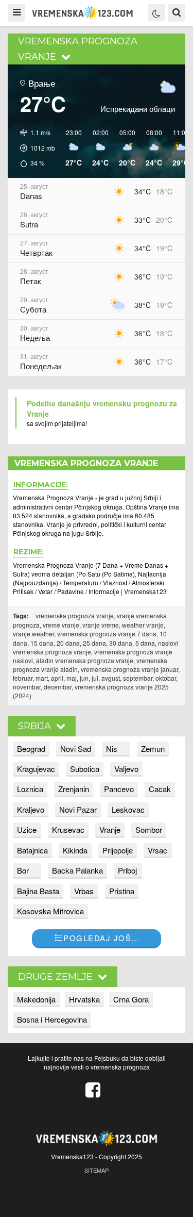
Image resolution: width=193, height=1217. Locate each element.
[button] (34, 148)
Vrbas (84, 890)
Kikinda (75, 850)
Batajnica (32, 850)
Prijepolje (117, 850)
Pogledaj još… (101, 937)
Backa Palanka (77, 870)
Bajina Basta (38, 890)
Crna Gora (131, 999)
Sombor (148, 829)
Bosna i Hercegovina (52, 1019)
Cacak (160, 788)
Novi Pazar (78, 809)
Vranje (109, 829)
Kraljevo (30, 809)
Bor (23, 870)
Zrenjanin (73, 788)
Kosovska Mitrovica (50, 911)
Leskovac (128, 809)
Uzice (27, 829)
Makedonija (36, 999)
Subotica (84, 768)
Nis (111, 748)
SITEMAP (96, 1170)
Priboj (127, 870)
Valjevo (126, 768)
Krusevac (68, 829)
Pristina (121, 890)
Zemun (153, 748)
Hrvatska (84, 999)
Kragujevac (36, 768)
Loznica (30, 788)
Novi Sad (75, 748)
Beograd (31, 748)
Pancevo (119, 788)
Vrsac (157, 850)
